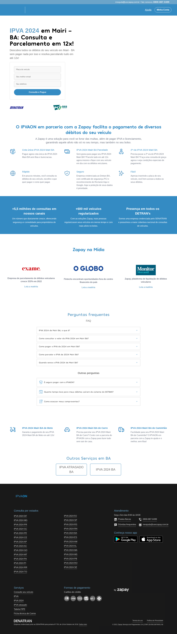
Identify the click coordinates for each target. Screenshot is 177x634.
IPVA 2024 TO (20, 572)
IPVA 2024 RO (70, 563)
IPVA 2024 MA (70, 550)
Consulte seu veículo (23, 592)
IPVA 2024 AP (20, 542)
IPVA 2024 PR (20, 524)
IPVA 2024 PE (20, 533)
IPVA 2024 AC (20, 546)
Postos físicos (124, 519)
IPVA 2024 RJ (70, 516)
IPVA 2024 (19, 600)
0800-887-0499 (150, 519)
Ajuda (148, 9)
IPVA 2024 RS (70, 524)
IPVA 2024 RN (70, 529)
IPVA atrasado (20, 605)
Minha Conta (163, 10)
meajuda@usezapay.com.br (155, 524)
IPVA (16, 596)
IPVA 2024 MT (20, 554)
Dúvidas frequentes (127, 524)
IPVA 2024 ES (70, 537)
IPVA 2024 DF (20, 516)
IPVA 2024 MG (20, 520)
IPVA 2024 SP (70, 520)
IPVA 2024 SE (70, 567)
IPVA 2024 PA (20, 559)
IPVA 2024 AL (70, 546)
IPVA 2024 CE (20, 537)
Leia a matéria (31, 286)
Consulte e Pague (37, 92)
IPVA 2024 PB (70, 559)
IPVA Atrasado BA (71, 469)
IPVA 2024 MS (70, 554)
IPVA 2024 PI (20, 563)
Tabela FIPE (19, 609)
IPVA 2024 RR (20, 567)
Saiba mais (83, 624)
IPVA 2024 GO (20, 550)
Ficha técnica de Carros (25, 613)
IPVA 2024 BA (105, 469)
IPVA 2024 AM (70, 541)
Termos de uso (137, 620)
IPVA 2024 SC (20, 529)
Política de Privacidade (155, 620)
